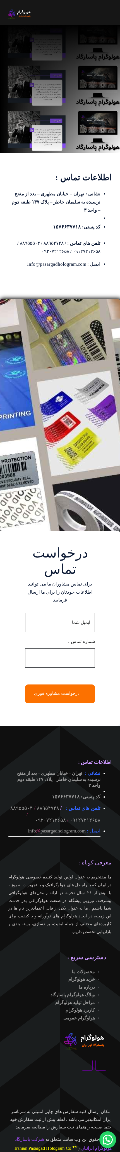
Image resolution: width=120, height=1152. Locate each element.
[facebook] (100, 1065)
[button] (107, 1139)
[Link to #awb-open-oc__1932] (108, 13)
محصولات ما (83, 971)
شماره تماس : (81, 641)
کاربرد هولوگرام (80, 1010)
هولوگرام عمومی (79, 1017)
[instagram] (87, 1065)
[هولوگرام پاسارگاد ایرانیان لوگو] (19, 11)
